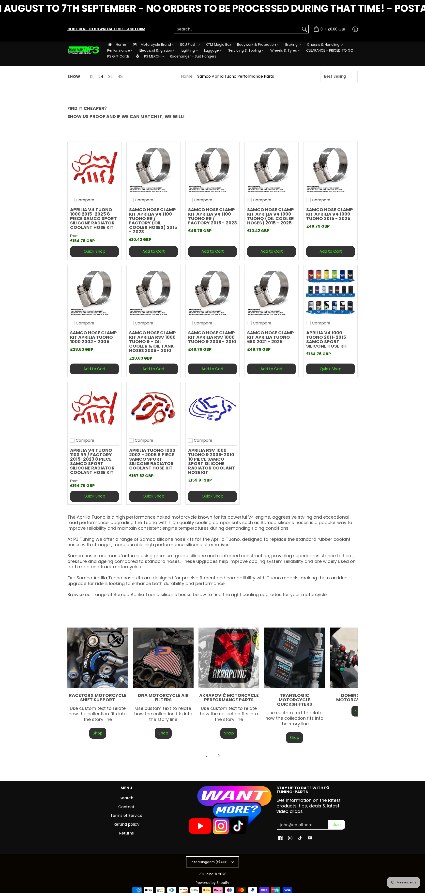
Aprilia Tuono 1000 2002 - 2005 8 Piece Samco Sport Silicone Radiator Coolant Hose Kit (152, 459)
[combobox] (237, 29)
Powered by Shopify (212, 882)
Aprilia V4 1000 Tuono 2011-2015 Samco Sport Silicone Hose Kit (327, 339)
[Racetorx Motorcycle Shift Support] (97, 658)
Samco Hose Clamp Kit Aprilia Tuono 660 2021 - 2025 (270, 337)
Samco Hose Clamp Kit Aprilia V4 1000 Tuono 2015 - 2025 (329, 213)
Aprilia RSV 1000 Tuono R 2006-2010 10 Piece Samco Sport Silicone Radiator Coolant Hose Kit (211, 461)
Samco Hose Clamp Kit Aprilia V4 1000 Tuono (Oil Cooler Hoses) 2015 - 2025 (270, 216)
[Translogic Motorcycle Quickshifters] (294, 658)
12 (91, 76)
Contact (126, 807)
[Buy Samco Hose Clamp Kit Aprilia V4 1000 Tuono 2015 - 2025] (330, 168)
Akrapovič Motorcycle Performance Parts (229, 697)
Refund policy (126, 824)
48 (120, 76)
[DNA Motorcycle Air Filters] (163, 658)
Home (187, 76)
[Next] (218, 755)
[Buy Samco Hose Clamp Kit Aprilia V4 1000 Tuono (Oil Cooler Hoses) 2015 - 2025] (271, 168)
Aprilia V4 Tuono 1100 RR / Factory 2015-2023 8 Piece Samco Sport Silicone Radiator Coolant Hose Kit (92, 461)
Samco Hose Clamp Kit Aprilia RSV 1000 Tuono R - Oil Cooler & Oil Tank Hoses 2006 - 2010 (152, 341)
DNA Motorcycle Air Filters (163, 697)
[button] (280, 838)
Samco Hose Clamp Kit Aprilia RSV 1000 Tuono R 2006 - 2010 (212, 337)
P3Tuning (206, 874)
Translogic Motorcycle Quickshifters (294, 699)
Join (337, 824)
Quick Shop (94, 251)
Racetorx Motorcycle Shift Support (97, 697)
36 (110, 76)
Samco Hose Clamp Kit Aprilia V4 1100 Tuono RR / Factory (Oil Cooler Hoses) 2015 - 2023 (153, 220)
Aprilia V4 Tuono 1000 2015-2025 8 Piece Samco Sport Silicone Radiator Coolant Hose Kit (93, 218)
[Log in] (355, 29)
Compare (85, 200)
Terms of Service (126, 815)
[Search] (304, 29)
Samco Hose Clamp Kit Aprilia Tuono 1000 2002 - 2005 (93, 337)
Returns (126, 833)
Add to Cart (153, 251)
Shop (98, 733)
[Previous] (206, 755)
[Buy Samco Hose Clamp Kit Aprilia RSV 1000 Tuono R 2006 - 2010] (212, 291)
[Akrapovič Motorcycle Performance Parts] (228, 658)
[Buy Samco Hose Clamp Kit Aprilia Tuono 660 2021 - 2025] (271, 291)
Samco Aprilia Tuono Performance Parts (235, 76)
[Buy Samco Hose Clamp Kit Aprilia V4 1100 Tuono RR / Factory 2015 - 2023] (212, 168)
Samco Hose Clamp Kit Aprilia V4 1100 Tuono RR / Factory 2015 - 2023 (212, 216)
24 (100, 76)
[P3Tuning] (83, 50)
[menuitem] (116, 44)
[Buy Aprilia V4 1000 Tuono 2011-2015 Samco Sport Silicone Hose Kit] (330, 291)
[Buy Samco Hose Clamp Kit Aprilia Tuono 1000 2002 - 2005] (94, 291)
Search (126, 798)
